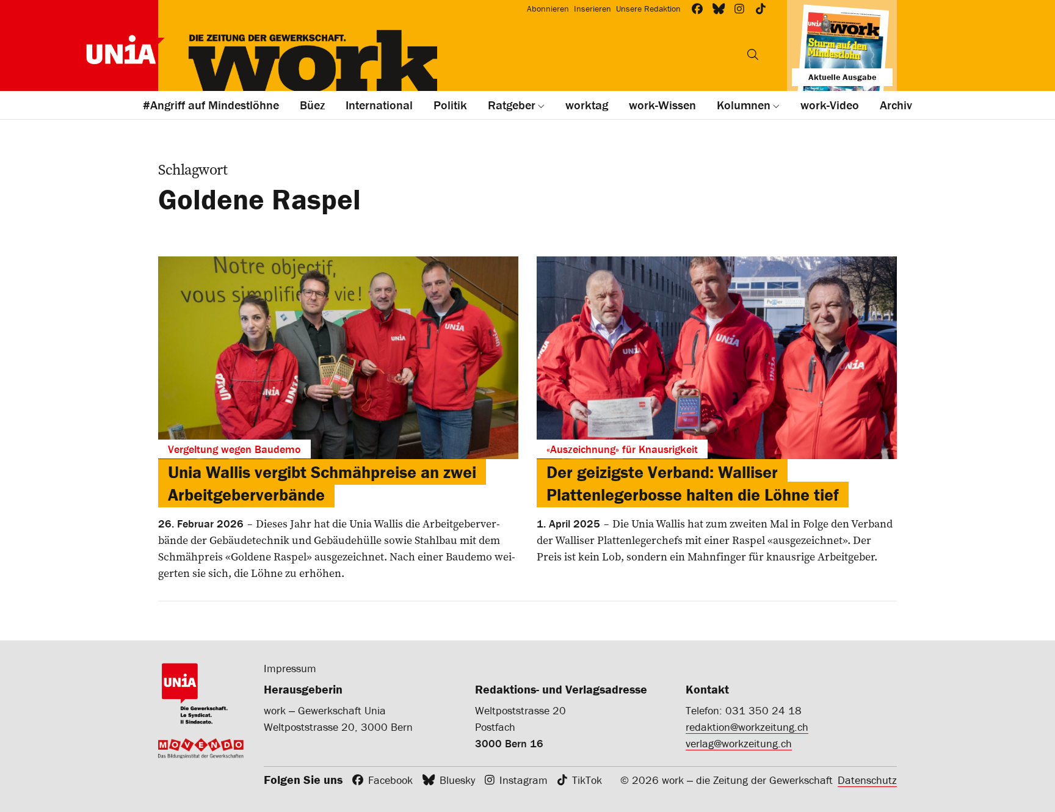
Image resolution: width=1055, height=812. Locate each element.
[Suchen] (752, 54)
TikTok (587, 780)
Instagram (523, 780)
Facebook (390, 780)
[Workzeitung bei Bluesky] (719, 9)
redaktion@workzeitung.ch (747, 727)
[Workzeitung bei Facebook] (698, 9)
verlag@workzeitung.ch (739, 743)
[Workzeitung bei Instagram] (740, 9)
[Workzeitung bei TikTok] (761, 9)
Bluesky (457, 780)
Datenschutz (867, 780)
